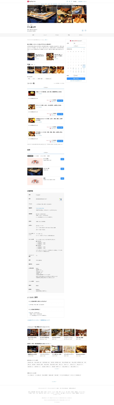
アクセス (57, 34)
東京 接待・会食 (30, 362)
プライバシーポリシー (41, 388)
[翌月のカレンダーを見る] (84, 49)
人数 (68, 43)
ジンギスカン (57, 393)
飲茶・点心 (41, 393)
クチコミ (80, 34)
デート (60, 394)
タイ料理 (30, 393)
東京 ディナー (66, 364)
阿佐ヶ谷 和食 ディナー (74, 366)
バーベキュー (55, 394)
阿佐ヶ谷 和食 (46, 364)
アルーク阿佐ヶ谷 (31, 375)
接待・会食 (38, 391)
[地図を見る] (61, 199)
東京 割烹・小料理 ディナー (56, 366)
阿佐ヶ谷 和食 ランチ (66, 366)
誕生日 (42, 391)
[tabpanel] (45, 117)
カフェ (48, 393)
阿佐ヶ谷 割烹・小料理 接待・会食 (77, 362)
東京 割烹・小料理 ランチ (46, 366)
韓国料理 (77, 393)
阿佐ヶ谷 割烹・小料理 (54, 364)
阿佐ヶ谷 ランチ (73, 364)
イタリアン (49, 391)
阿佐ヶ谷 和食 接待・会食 (66, 362)
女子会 (29, 391)
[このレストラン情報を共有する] (82, 30)
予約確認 (74, 1)
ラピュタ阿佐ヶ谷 (38, 375)
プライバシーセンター (51, 388)
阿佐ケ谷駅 (56, 375)
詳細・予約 (60, 100)
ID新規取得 (80, 1)
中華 (59, 391)
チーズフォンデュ (68, 393)
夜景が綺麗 (33, 391)
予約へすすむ (76, 78)
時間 (68, 75)
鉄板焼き (76, 391)
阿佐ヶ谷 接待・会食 (38, 362)
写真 (69, 34)
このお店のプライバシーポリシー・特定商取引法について (38, 320)
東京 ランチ (61, 364)
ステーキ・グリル (82, 391)
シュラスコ (52, 393)
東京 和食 (33, 364)
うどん (37, 393)
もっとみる (56, 368)
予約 (62, 159)
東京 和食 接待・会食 (46, 362)
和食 (57, 391)
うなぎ (34, 393)
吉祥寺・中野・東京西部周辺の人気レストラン (38, 343)
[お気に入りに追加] (85, 30)
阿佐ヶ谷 (29, 364)
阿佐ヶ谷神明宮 (44, 375)
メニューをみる (39, 93)
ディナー (76, 46)
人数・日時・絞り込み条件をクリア (76, 80)
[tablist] (45, 88)
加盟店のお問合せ (72, 388)
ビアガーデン (82, 393)
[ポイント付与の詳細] (81, 40)
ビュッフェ (63, 391)
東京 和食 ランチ (30, 366)
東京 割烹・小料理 (40, 364)
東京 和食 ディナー (38, 366)
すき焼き (72, 391)
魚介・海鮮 (62, 393)
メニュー (45, 34)
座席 (33, 34)
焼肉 (69, 391)
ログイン (85, 1)
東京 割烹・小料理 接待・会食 (56, 362)
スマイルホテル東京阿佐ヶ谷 (64, 375)
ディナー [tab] (46, 87)
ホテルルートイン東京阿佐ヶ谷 (76, 375)
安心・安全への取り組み (64, 388)
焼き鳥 (74, 393)
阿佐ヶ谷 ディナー (80, 364)
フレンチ (53, 391)
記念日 (45, 391)
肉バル (45, 393)
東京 (85, 362)
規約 (57, 388)
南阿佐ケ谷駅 (51, 375)
